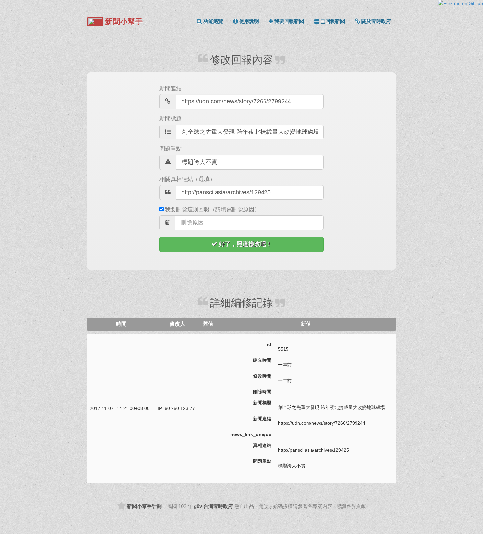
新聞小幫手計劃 (144, 506)
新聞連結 (170, 88)
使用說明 (249, 21)
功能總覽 (213, 21)
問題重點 (170, 149)
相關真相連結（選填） (187, 179)
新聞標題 (170, 118)
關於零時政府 (376, 21)
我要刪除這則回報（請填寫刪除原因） (212, 209)
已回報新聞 (332, 21)
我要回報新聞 (289, 21)
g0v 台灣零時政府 (213, 506)
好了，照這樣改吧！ (245, 244)
